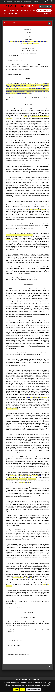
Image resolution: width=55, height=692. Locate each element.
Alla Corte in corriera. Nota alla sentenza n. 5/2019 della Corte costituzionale (28, 41)
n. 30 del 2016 (28, 475)
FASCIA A (18, 1)
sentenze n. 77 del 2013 (12, 479)
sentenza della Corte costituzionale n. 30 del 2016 (19, 235)
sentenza (8, 239)
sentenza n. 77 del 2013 (24, 482)
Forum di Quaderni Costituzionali (31, 43)
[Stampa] (49, 23)
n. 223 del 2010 (23, 479)
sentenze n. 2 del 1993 (32, 397)
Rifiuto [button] (22, 689)
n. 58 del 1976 (43, 397)
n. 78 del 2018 (21, 475)
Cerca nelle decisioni (46, 6)
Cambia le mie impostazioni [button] (33, 689)
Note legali (35, 679)
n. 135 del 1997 (29, 577)
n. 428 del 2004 (32, 479)
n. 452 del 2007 (37, 475)
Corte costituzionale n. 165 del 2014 (35, 209)
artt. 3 (25, 116)
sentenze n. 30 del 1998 (18, 577)
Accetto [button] (16, 689)
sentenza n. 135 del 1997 (12, 409)
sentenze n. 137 (13, 475)
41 (28, 116)
